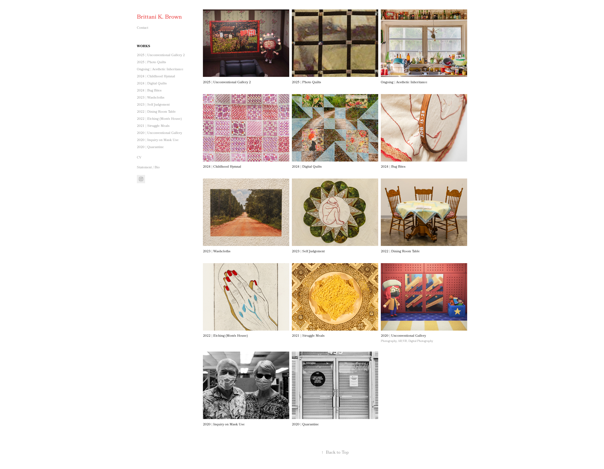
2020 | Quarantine (150, 147)
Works (143, 46)
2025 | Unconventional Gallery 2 (161, 55)
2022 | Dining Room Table (156, 112)
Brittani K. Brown (159, 17)
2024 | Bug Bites (149, 90)
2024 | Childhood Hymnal (156, 76)
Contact (142, 28)
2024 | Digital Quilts (152, 83)
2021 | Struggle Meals (153, 126)
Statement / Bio (148, 167)
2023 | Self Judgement (153, 105)
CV (139, 157)
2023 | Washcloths (150, 97)
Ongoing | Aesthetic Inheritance (160, 69)
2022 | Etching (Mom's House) (159, 119)
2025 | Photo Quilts (151, 62)
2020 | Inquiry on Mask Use (158, 140)
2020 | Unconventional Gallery (159, 133)
